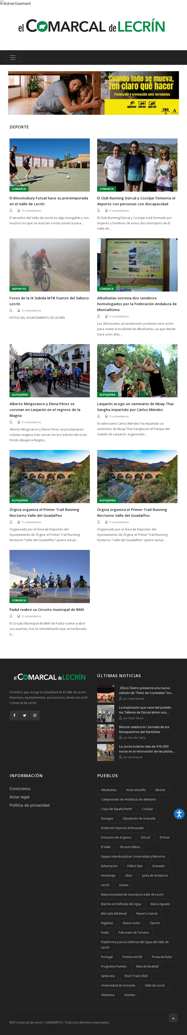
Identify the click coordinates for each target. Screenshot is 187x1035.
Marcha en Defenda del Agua (121, 904)
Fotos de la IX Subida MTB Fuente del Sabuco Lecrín (49, 300)
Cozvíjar (147, 809)
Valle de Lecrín (155, 985)
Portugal (107, 957)
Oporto (155, 923)
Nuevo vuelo (131, 923)
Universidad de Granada (118, 985)
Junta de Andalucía (155, 875)
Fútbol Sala (134, 866)
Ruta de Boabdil (147, 966)
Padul (105, 932)
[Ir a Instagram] (35, 715)
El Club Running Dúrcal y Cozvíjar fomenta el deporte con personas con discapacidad (136, 200)
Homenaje (108, 875)
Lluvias (123, 885)
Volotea (129, 995)
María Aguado (160, 904)
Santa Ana (108, 976)
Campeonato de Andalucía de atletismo (128, 799)
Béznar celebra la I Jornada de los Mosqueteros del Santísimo (144, 729)
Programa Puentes (114, 966)
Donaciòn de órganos (116, 837)
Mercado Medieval (114, 913)
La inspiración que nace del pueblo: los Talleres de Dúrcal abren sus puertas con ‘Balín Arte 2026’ (145, 710)
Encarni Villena (130, 847)
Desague (107, 818)
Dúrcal (145, 837)
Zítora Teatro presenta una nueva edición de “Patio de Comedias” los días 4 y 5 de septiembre (145, 690)
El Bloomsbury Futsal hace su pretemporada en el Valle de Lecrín (48, 200)
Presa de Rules (162, 957)
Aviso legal (19, 796)
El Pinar (165, 837)
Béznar (160, 790)
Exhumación (109, 866)
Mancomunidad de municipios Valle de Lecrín (132, 894)
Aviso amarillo (136, 790)
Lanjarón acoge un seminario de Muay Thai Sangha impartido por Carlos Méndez (135, 406)
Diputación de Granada (139, 818)
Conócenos (19, 788)
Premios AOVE (132, 957)
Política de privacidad (29, 805)
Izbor (128, 875)
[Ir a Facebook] (14, 715)
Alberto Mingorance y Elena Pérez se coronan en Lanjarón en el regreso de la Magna (44, 409)
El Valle (106, 847)
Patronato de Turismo (134, 932)
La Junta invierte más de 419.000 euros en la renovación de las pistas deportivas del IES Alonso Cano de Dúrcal (145, 749)
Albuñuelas (108, 790)
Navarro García (147, 913)
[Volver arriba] (173, 1018)
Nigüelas (107, 923)
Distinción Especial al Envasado (122, 828)
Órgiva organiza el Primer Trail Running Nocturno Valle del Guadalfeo (44, 512)
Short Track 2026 (136, 976)
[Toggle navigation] (12, 57)
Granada (158, 866)
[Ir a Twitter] (24, 715)
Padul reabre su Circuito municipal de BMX (46, 609)
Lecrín (105, 885)
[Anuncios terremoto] (93, 93)
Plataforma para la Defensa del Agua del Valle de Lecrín (135, 944)
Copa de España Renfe (116, 809)
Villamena (107, 995)
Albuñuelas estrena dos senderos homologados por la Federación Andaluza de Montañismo (137, 303)
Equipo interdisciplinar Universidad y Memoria (133, 856)
